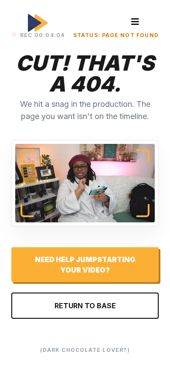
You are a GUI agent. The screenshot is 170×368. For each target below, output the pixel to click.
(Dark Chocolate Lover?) (85, 350)
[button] (135, 22)
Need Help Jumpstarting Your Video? (85, 264)
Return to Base (85, 305)
